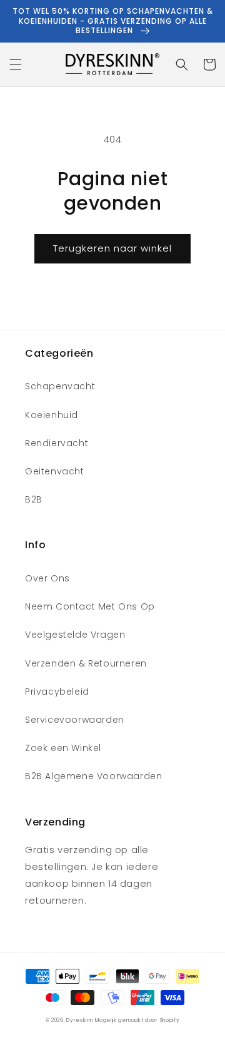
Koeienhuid (51, 415)
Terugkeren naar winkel (112, 248)
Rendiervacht (56, 443)
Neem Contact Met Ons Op (90, 606)
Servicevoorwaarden (74, 719)
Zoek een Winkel (63, 748)
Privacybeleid (57, 691)
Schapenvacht (60, 386)
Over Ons (47, 578)
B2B (33, 499)
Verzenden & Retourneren (86, 663)
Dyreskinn (79, 1020)
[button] (15, 64)
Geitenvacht (54, 471)
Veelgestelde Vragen (75, 634)
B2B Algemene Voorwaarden (93, 776)
